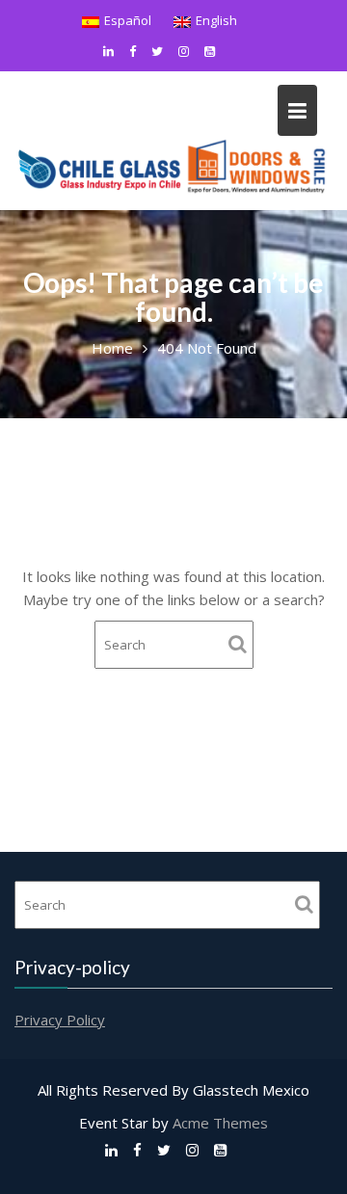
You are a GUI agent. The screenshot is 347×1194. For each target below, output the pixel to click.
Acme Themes (220, 1122)
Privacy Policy (59, 1018)
